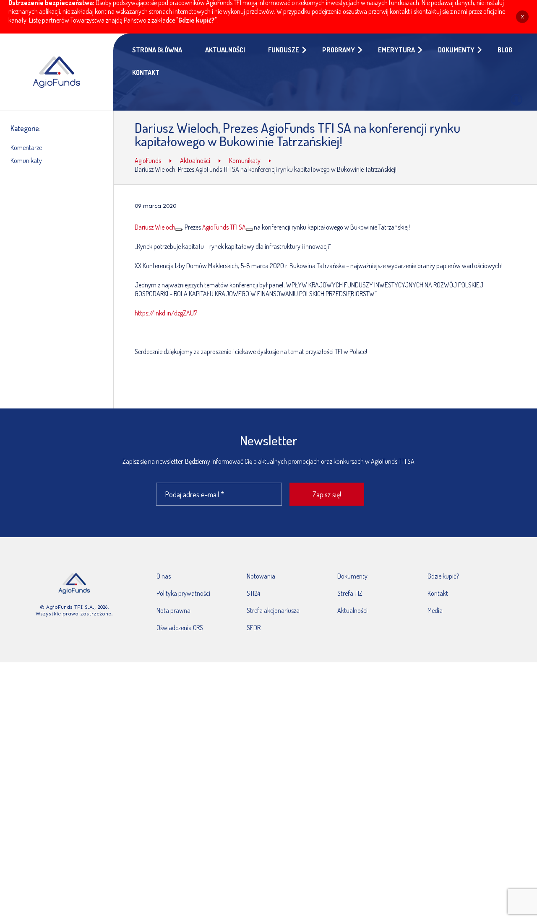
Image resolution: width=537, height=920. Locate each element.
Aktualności (352, 610)
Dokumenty (352, 576)
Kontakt (438, 593)
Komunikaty (26, 160)
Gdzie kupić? (196, 20)
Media (435, 610)
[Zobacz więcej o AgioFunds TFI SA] (249, 229)
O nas (163, 576)
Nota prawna (173, 610)
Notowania (261, 576)
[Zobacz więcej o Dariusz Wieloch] (178, 229)
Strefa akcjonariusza (273, 610)
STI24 (253, 593)
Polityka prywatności (183, 593)
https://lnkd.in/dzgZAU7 (166, 313)
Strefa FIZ (349, 593)
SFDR (254, 627)
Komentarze (26, 147)
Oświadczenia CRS (179, 627)
